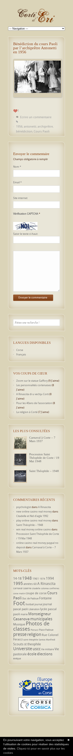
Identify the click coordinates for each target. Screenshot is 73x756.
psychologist (23, 507)
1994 (50, 578)
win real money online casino (33, 529)
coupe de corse (36, 593)
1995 (18, 583)
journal (38, 604)
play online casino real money (34, 520)
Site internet (20, 198)
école (31, 654)
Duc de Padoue (30, 598)
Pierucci (34, 629)
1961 (35, 578)
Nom (17, 166)
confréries (54, 588)
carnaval (17, 588)
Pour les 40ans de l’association (34, 403)
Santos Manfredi (47, 639)
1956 (19, 126)
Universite (22, 648)
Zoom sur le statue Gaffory (32, 380)
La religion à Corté (27, 412)
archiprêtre (45, 126)
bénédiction (24, 131)
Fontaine (45, 598)
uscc (37, 648)
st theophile (32, 644)
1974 (42, 578)
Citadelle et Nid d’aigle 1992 (32, 516)
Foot (19, 603)
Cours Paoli (41, 131)
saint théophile (30, 639)
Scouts (18, 644)
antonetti (30, 126)
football (30, 604)
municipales (41, 619)
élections (45, 654)
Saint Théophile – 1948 (44, 471)
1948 (27, 578)
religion (34, 634)
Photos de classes (31, 626)
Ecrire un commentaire (36, 117)
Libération (34, 609)
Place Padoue (46, 629)
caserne (27, 588)
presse (20, 634)
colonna (45, 588)
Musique (19, 624)
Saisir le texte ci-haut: (25, 234)
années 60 (30, 584)
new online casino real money (34, 511)
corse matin (19, 593)
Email (17, 182)
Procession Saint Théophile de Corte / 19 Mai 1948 (44, 458)
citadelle (36, 588)
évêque (17, 658)
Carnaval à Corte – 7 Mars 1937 (42, 439)
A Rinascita (44, 507)
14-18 (17, 578)
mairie (24, 614)
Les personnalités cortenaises (33, 385)
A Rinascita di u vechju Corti (32, 394)
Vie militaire (47, 649)
